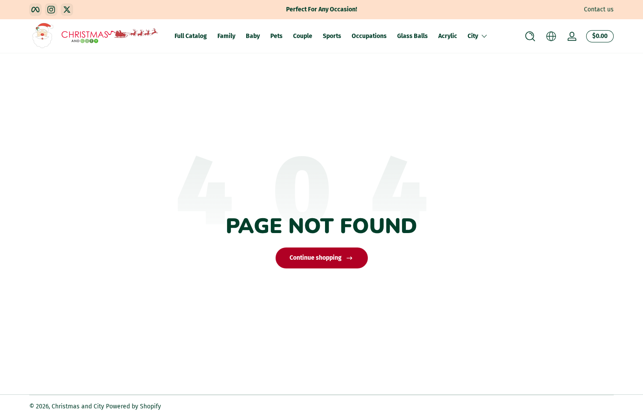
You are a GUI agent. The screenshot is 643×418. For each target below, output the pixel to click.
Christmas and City (78, 406)
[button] (530, 36)
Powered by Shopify (133, 406)
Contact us (599, 9)
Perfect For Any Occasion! (321, 9)
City (473, 36)
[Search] (530, 36)
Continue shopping (316, 257)
